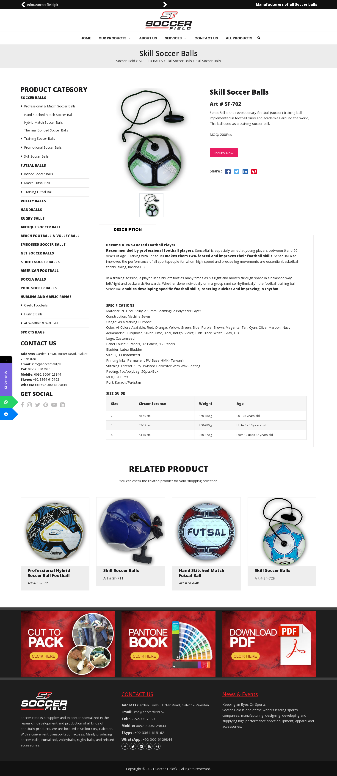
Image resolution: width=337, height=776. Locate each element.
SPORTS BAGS (32, 332)
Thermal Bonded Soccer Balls (46, 130)
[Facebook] (125, 746)
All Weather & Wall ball (41, 323)
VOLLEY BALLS (33, 201)
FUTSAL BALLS (33, 165)
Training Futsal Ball (38, 192)
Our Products (113, 38)
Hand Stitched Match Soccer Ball (48, 114)
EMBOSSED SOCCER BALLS (43, 244)
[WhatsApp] (6, 402)
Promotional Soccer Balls (43, 147)
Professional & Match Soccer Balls (49, 106)
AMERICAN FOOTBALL (40, 270)
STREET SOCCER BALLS (40, 262)
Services (173, 38)
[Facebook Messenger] (6, 414)
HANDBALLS (31, 209)
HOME (85, 38)
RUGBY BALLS (32, 218)
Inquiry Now (223, 152)
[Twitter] (133, 746)
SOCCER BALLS (33, 97)
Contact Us (206, 38)
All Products (239, 38)
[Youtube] (149, 746)
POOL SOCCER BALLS (39, 288)
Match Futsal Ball (37, 183)
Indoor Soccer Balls (38, 174)
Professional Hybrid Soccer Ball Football (49, 573)
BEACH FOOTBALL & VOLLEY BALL (50, 235)
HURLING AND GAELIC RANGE (46, 296)
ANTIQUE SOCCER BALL (41, 227)
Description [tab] (128, 229)
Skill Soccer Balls (36, 156)
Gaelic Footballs (36, 305)
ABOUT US (148, 38)
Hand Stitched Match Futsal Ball (201, 573)
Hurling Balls (33, 314)
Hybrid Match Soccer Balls (43, 122)
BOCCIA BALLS (33, 279)
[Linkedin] (141, 746)
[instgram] (157, 746)
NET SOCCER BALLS (37, 253)
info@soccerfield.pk (42, 4)
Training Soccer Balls (39, 138)
